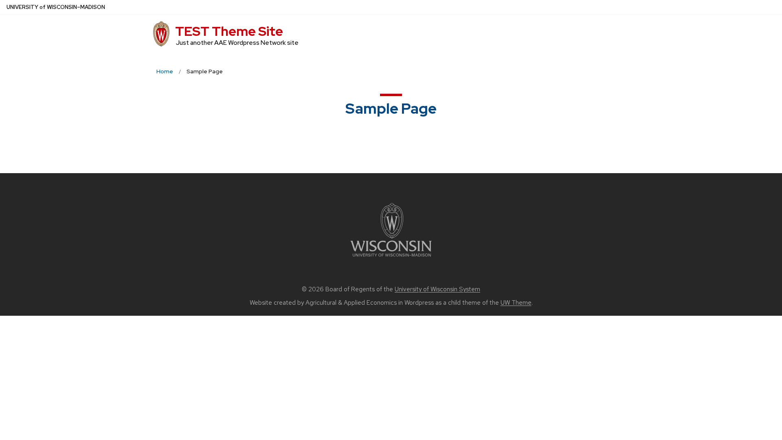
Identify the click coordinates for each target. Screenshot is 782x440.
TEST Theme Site (229, 31)
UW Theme (516, 303)
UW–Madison (56, 7)
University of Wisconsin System (437, 289)
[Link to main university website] (391, 258)
